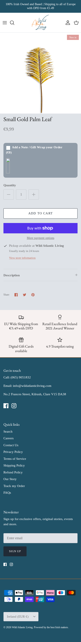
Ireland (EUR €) (18, 616)
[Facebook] (5, 405)
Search (8, 431)
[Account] (66, 22)
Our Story (10, 479)
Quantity (9, 185)
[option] (40, 73)
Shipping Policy (14, 465)
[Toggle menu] (5, 22)
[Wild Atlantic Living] (40, 22)
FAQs (7, 492)
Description (11, 275)
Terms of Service (14, 458)
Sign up (15, 551)
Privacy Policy (13, 452)
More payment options (40, 238)
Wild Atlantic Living (22, 627)
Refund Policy (13, 472)
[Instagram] (13, 405)
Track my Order (14, 486)
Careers (8, 438)
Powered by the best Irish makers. (51, 627)
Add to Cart (40, 213)
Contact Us (10, 445)
